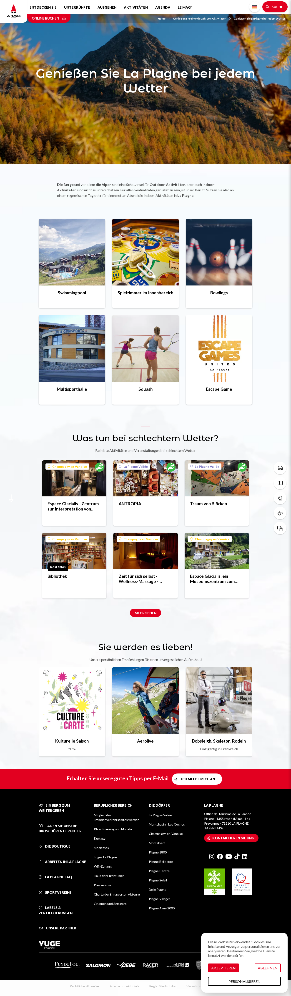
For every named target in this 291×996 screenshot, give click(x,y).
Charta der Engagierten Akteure (117, 894)
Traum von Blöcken (208, 503)
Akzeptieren (223, 968)
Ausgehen (107, 7)
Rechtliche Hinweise (84, 986)
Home (162, 18)
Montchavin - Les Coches (167, 824)
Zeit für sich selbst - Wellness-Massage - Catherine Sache (138, 578)
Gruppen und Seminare (110, 904)
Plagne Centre (159, 871)
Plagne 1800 (158, 852)
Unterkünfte (77, 7)
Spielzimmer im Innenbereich (145, 292)
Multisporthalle (72, 389)
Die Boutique (57, 846)
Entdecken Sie (43, 7)
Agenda (162, 7)
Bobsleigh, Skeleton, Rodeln (219, 740)
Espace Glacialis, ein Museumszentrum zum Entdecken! (212, 578)
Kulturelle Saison (72, 740)
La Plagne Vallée (135, 466)
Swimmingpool (72, 292)
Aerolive (145, 740)
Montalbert (157, 843)
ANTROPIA (130, 503)
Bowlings (219, 292)
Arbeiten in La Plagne (65, 862)
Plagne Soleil (158, 880)
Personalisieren (244, 981)
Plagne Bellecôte (161, 861)
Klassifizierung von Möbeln (113, 829)
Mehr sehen (145, 613)
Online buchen (46, 18)
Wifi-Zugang (103, 866)
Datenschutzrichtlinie (124, 986)
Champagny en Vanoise (69, 466)
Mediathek (101, 848)
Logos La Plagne (105, 857)
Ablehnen (268, 968)
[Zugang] (280, 528)
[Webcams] (280, 498)
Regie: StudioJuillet (163, 986)
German (254, 7)
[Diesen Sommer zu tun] (280, 468)
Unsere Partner (60, 928)
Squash (145, 389)
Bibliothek (57, 576)
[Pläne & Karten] (280, 483)
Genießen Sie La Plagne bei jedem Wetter (259, 18)
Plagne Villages (160, 899)
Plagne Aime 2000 (162, 908)
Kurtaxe (99, 838)
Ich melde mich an (198, 779)
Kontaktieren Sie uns (233, 838)
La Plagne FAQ (58, 877)
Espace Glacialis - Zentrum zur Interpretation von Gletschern (73, 506)
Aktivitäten (136, 7)
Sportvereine (58, 892)
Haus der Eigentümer (109, 876)
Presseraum (102, 885)
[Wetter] (280, 513)
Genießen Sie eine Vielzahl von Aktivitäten (199, 18)
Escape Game (219, 389)
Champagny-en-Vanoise (166, 834)
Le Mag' (185, 7)
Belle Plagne (157, 889)
